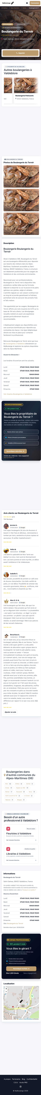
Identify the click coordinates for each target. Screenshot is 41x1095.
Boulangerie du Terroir (15, 923)
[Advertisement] (20, 131)
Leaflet (20, 1019)
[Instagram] (20, 1086)
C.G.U (16, 1082)
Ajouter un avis (10, 712)
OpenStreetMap (28, 1019)
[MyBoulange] (10, 3)
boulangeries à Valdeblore (15, 344)
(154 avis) (15, 35)
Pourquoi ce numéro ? (29, 890)
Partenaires (16, 1079)
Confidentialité (32, 1079)
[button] (21, 1001)
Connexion (35, 3)
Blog (23, 1079)
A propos (7, 1079)
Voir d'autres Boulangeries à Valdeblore (18, 394)
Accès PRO (23, 1082)
